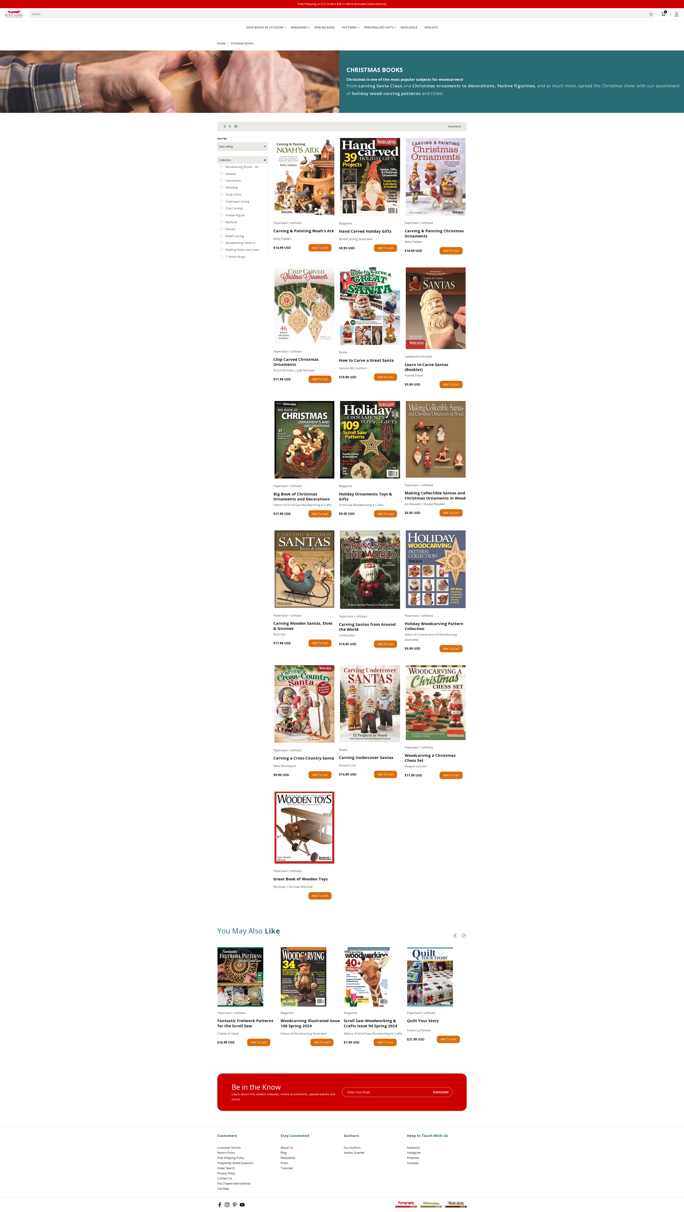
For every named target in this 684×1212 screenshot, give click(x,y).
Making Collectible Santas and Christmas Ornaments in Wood (435, 495)
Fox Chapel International (233, 1183)
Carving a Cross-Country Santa (303, 758)
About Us (287, 1148)
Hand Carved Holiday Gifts (365, 231)
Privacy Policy (226, 1173)
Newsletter (288, 1158)
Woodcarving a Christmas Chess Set (430, 758)
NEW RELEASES (324, 27)
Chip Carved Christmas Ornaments (296, 362)
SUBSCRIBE (441, 1092)
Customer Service (229, 1148)
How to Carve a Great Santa (366, 360)
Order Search (226, 1168)
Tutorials (287, 1168)
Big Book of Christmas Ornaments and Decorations (301, 496)
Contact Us (224, 1178)
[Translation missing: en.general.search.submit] (651, 14)
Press (284, 1163)
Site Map (223, 1189)
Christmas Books (242, 43)
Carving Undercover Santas (366, 757)
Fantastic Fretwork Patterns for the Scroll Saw (245, 1023)
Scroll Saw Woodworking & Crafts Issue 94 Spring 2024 (370, 1023)
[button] (265, 28)
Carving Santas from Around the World (367, 627)
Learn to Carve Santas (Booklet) (426, 367)
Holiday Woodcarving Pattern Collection (434, 626)
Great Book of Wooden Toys (300, 878)
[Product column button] (225, 126)
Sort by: (222, 138)
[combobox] (342, 14)
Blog (284, 1153)
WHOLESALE (409, 27)
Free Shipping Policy (230, 1158)
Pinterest (413, 1158)
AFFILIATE (431, 27)
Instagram (414, 1153)
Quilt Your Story (423, 1020)
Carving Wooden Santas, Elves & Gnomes (303, 626)
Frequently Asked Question (235, 1163)
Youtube (412, 1163)
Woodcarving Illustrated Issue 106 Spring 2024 (310, 1023)
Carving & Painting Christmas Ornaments (434, 233)
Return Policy (226, 1153)
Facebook (413, 1148)
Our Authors (352, 1148)
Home (221, 43)
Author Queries (354, 1153)
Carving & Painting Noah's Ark (303, 230)
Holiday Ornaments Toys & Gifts (365, 496)
